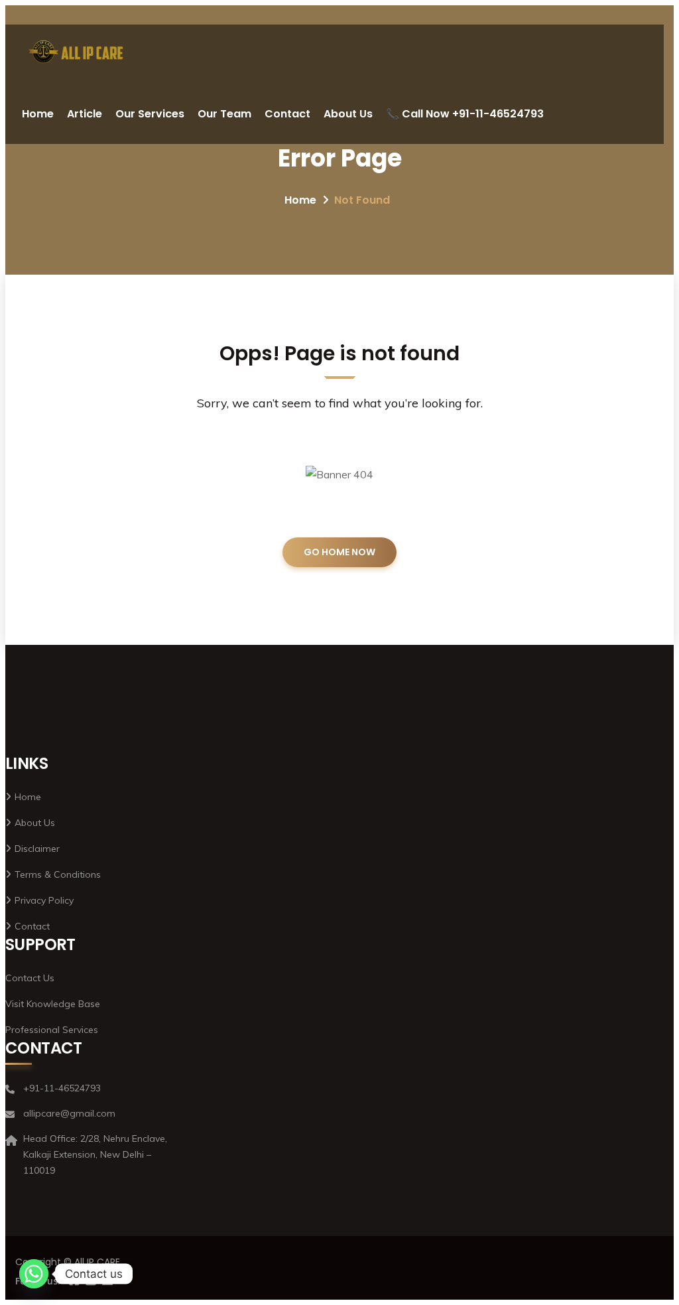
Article (84, 113)
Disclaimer (37, 849)
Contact (287, 113)
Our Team (224, 113)
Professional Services (51, 1030)
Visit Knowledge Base (52, 1004)
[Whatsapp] (33, 1273)
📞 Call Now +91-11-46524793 (465, 113)
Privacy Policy (44, 900)
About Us (348, 113)
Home (38, 113)
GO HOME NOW (339, 552)
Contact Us (29, 978)
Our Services (149, 113)
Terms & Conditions (58, 874)
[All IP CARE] (76, 54)
